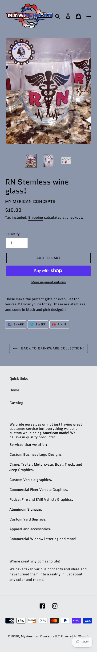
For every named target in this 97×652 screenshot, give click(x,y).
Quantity (13, 234)
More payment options (48, 282)
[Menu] (89, 16)
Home (14, 390)
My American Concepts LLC (40, 636)
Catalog (16, 403)
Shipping (35, 217)
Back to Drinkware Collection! (52, 348)
